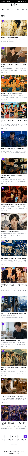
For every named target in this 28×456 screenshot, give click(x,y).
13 (18, 439)
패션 (23, 9)
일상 (3, 187)
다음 (12, 443)
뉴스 (3, 21)
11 (12, 439)
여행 (18, 9)
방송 (8, 9)
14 (22, 439)
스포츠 (12, 9)
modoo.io (17, 453)
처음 (2, 436)
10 (9, 439)
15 (25, 439)
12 (15, 439)
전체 (3, 9)
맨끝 (15, 443)
